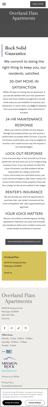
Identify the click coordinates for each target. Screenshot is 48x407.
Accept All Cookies (12, 402)
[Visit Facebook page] (5, 328)
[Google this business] (26, 328)
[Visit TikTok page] (19, 328)
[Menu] (4, 4)
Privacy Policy (8, 383)
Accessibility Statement (12, 386)
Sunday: (5, 345)
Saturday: (6, 342)
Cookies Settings (35, 402)
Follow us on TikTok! (10, 377)
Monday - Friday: (9, 339)
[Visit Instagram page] (12, 328)
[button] (38, 4)
